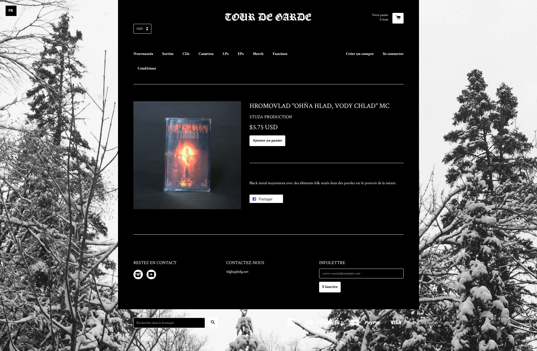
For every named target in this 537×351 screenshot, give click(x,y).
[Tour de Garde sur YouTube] (151, 275)
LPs (226, 53)
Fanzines (280, 53)
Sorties (167, 53)
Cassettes (206, 53)
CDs (186, 53)
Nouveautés (143, 53)
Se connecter (393, 53)
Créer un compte (360, 53)
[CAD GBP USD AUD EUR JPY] (268, 30)
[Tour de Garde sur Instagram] (138, 275)
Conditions (147, 68)
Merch (258, 53)
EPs (241, 53)
